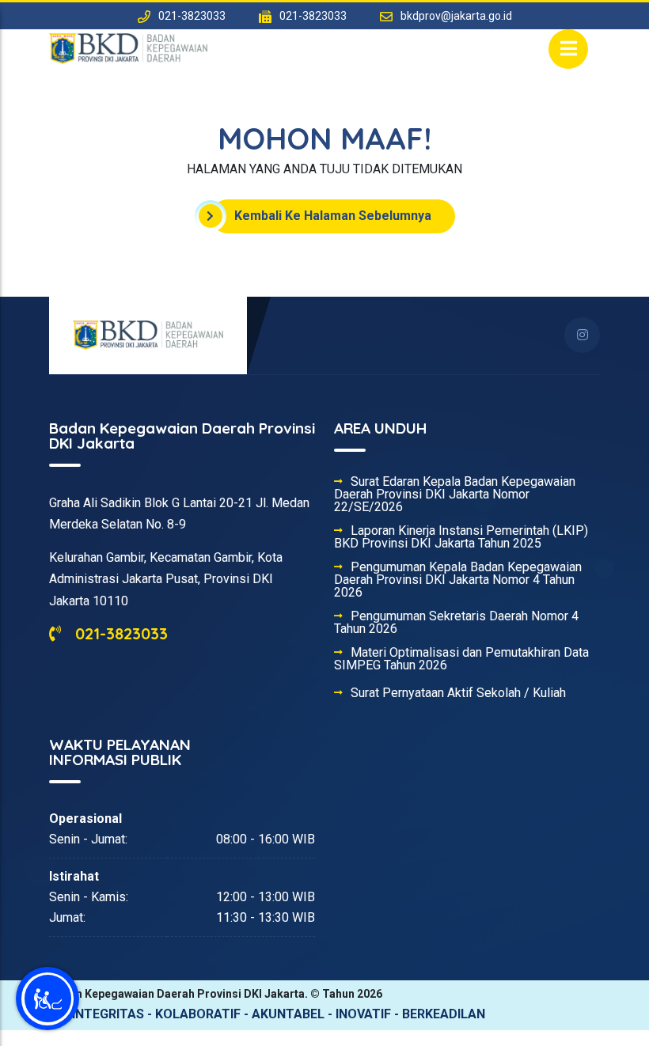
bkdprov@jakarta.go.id (456, 15)
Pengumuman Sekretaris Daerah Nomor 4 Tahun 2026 (456, 622)
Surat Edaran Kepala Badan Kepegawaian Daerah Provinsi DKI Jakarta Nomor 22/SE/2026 (454, 495)
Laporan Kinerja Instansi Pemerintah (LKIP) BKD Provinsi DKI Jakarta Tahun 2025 (461, 537)
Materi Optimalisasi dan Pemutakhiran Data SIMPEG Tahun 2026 (461, 659)
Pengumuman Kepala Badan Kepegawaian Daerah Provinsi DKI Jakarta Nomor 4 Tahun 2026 (458, 580)
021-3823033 (119, 633)
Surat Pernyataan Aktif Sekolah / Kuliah (458, 693)
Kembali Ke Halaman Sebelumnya (332, 215)
